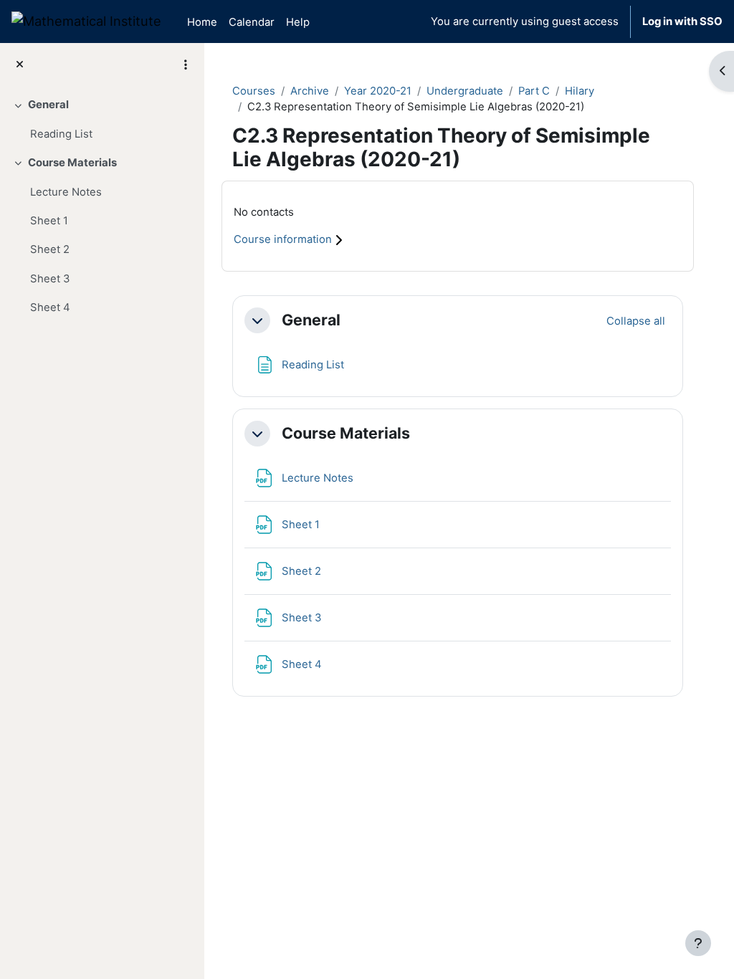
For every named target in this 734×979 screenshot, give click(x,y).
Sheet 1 (49, 220)
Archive (309, 91)
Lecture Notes (66, 192)
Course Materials (72, 162)
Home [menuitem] (202, 22)
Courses (253, 91)
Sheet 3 (50, 278)
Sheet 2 (50, 249)
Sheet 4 (50, 307)
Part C (534, 91)
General (48, 104)
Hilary (579, 91)
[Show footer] (698, 943)
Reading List (61, 134)
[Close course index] (20, 64)
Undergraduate (464, 91)
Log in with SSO (682, 21)
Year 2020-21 (377, 91)
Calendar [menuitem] (252, 22)
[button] (257, 320)
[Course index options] (186, 64)
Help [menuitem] (298, 22)
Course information (284, 239)
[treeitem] (101, 119)
